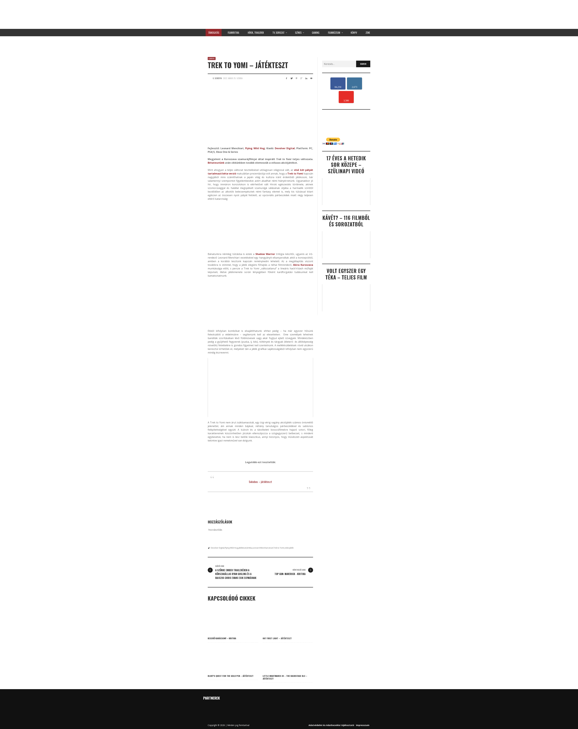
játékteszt (242, 548)
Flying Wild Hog (231, 548)
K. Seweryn (217, 78)
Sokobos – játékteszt (260, 481)
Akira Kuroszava (303, 265)
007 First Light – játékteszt (277, 638)
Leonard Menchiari (260, 548)
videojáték (289, 548)
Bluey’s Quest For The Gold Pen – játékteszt (230, 675)
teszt (271, 548)
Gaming (211, 58)
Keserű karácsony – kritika (222, 638)
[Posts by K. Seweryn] (209, 78)
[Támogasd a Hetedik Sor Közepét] (289, 46)
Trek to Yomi (278, 548)
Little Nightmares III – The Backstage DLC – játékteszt (285, 677)
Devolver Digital (217, 548)
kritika (249, 548)
